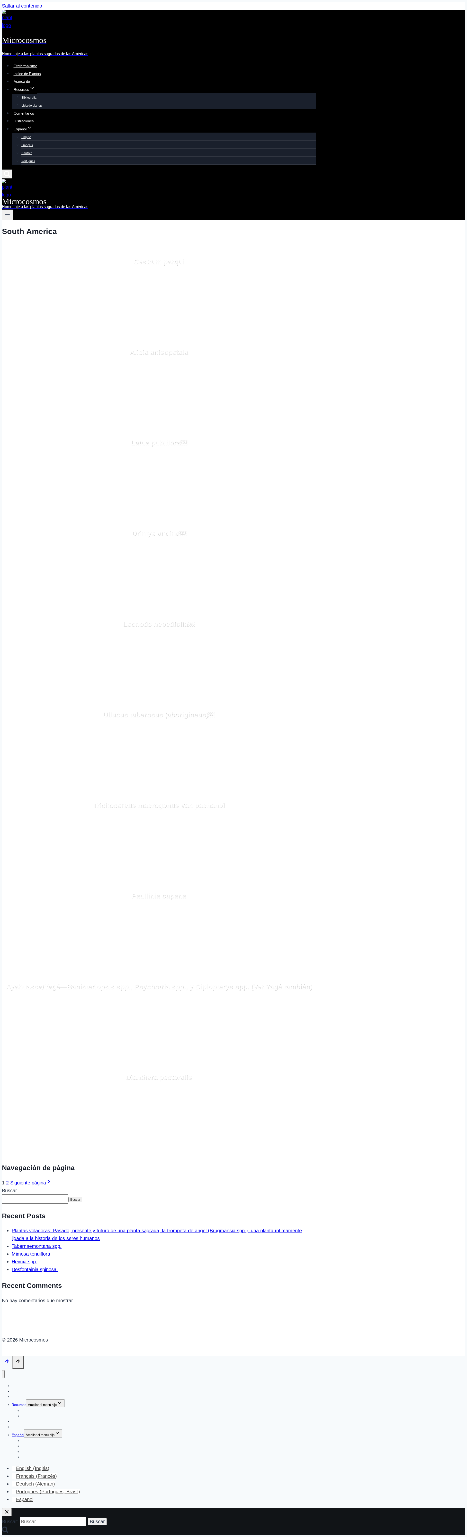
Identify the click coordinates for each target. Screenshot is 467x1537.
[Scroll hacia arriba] (7, 1362)
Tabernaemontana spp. (37, 1246)
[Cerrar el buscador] (7, 1512)
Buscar (9, 1190)
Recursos (19, 1405)
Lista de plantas (31, 105)
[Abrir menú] (7, 215)
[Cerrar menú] (3, 1374)
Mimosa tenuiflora (31, 1254)
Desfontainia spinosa (35, 1269)
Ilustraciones (24, 121)
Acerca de (22, 81)
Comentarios (24, 113)
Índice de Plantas (27, 74)
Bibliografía (28, 97)
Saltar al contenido (22, 5)
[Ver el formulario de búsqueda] (7, 173)
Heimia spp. (24, 1261)
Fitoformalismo (25, 66)
